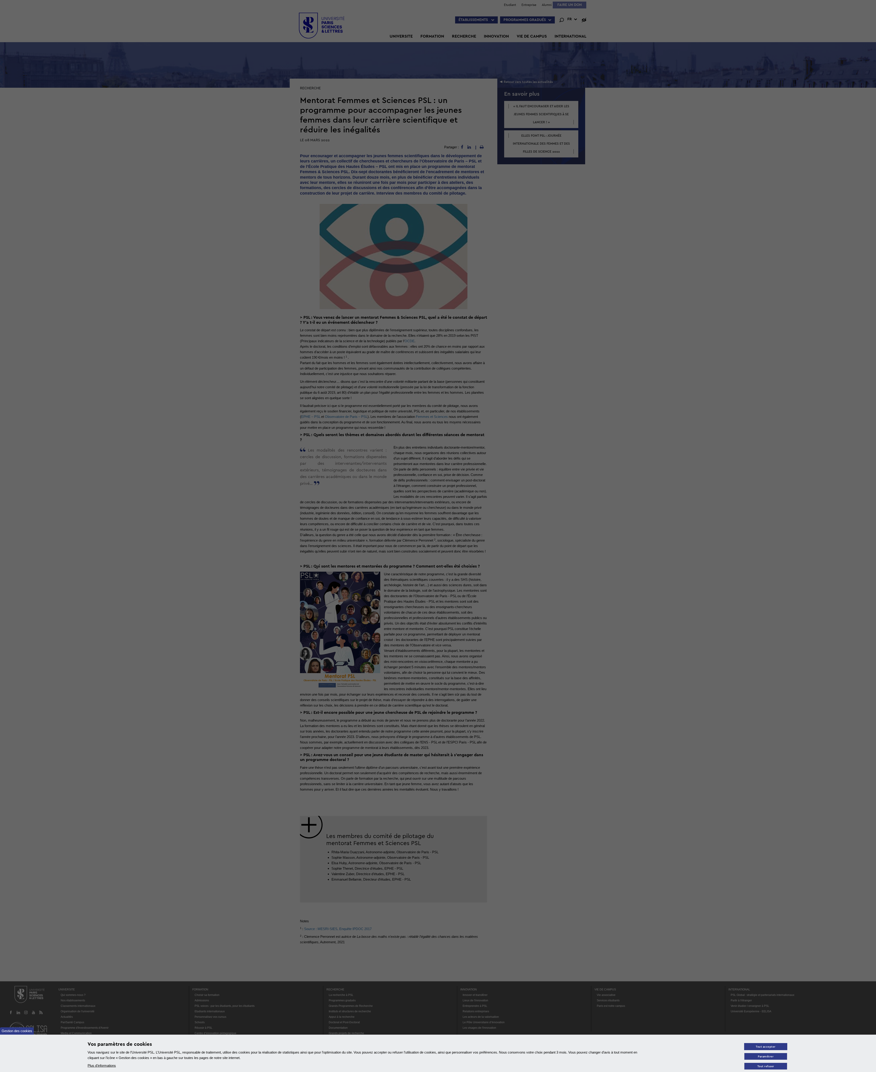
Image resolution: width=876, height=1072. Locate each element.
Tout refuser (765, 1066)
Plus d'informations (102, 1065)
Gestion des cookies (17, 1031)
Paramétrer (766, 1056)
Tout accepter (766, 1046)
